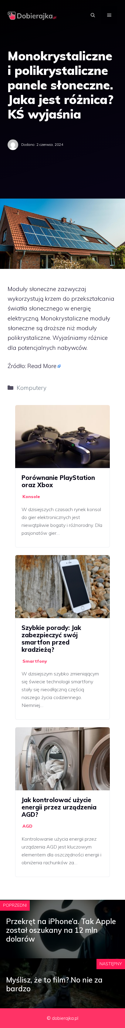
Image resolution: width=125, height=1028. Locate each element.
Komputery (31, 387)
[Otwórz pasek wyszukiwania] (93, 15)
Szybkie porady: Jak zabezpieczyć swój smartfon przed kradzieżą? (51, 638)
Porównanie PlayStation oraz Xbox (58, 481)
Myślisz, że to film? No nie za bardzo (54, 984)
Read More (41, 366)
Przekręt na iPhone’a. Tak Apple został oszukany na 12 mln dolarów (61, 930)
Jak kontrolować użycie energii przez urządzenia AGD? (59, 807)
